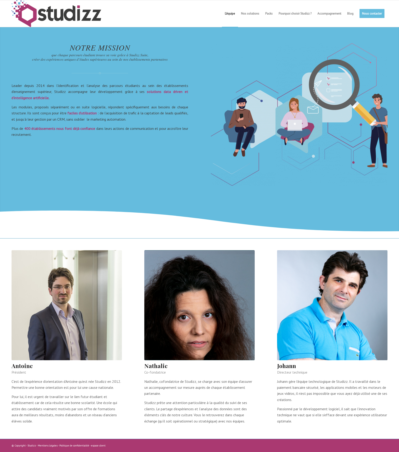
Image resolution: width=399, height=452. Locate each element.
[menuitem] (230, 13)
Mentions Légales (47, 445)
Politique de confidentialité (74, 445)
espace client (98, 445)
